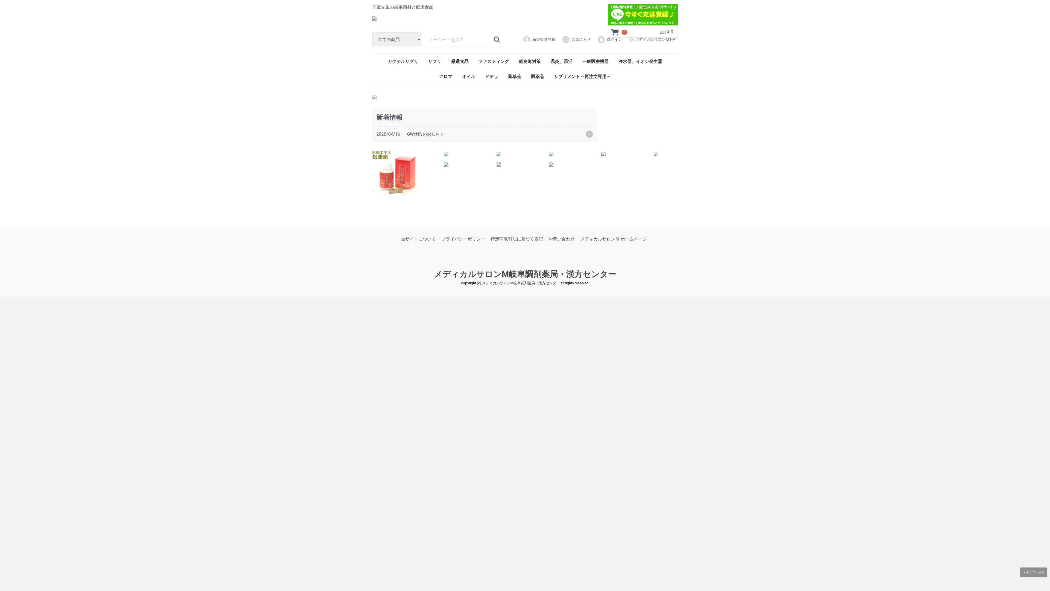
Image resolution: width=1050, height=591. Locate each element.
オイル (468, 76)
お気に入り (581, 39)
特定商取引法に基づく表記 (517, 239)
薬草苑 (514, 76)
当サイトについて (418, 239)
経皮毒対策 (530, 61)
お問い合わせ (562, 239)
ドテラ (491, 76)
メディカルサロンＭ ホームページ (613, 239)
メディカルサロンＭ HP (655, 39)
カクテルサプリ (403, 61)
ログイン (614, 39)
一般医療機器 (595, 61)
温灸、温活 (562, 61)
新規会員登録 (543, 39)
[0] (615, 32)
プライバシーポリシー (463, 239)
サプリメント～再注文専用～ (582, 76)
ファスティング (494, 61)
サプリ (434, 61)
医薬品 (537, 76)
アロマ (445, 76)
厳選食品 (460, 61)
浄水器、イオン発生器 (640, 61)
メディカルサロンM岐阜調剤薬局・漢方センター (525, 274)
